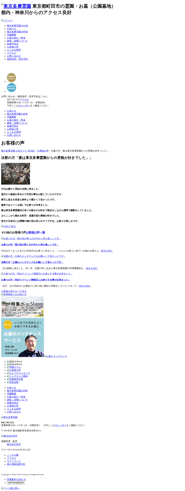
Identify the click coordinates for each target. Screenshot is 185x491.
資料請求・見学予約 (17, 59)
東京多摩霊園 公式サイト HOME (18, 151)
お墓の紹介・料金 (16, 38)
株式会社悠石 (14, 444)
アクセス (11, 53)
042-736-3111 (13, 99)
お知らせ (11, 28)
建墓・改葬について (17, 41)
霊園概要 (11, 35)
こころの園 (12, 455)
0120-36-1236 (23, 449)
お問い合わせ (14, 56)
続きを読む (107, 251)
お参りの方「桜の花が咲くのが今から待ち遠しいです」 (30, 244)
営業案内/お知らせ (16, 479)
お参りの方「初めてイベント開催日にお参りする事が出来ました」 (36, 279)
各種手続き (12, 44)
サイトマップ (14, 461)
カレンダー (24, 105)
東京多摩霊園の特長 (17, 32)
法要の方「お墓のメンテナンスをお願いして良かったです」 (32, 262)
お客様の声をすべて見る (14, 291)
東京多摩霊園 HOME (17, 25)
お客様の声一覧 (35, 232)
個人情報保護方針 (16, 464)
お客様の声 (12, 47)
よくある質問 (14, 50)
